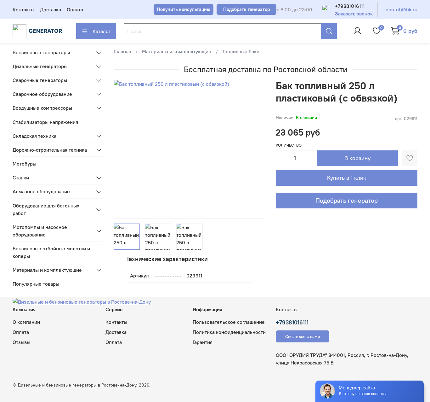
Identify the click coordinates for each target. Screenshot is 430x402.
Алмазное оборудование (41, 191)
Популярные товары (36, 284)
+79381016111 (350, 6)
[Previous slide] (123, 149)
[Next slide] (255, 149)
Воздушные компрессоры (42, 108)
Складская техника (34, 136)
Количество (289, 145)
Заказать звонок (354, 14)
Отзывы (21, 342)
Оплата (75, 9)
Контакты (23, 9)
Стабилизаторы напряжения (45, 122)
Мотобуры (24, 163)
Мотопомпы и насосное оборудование (40, 231)
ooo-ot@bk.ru (401, 9)
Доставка (50, 9)
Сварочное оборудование (42, 94)
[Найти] (329, 31)
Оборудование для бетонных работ (46, 209)
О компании (26, 322)
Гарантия (202, 342)
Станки (21, 177)
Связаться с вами (302, 336)
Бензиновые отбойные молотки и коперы (51, 252)
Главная (122, 51)
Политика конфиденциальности (229, 332)
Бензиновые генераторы (41, 52)
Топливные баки (240, 51)
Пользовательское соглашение (229, 322)
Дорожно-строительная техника (50, 150)
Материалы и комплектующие (176, 51)
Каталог (102, 31)
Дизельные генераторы (40, 66)
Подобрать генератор (346, 200)
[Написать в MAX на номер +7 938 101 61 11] (327, 9)
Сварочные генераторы (40, 80)
